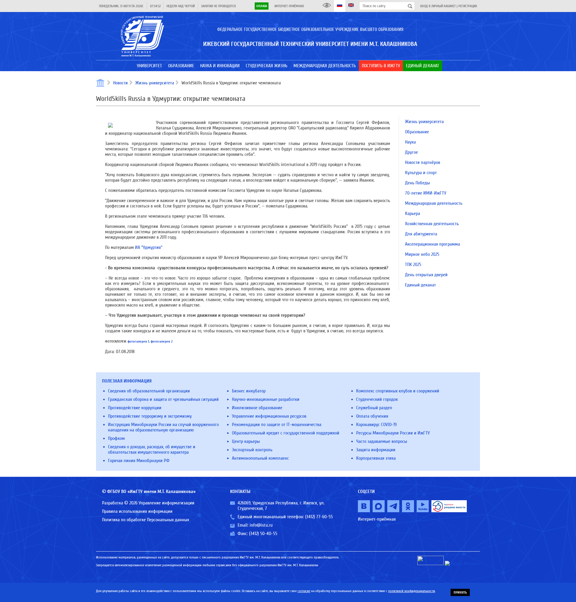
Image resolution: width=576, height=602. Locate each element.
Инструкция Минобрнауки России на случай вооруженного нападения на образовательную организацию (163, 427)
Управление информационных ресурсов (269, 416)
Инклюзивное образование (257, 407)
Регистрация (467, 6)
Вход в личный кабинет (438, 6)
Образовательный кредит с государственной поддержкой (285, 433)
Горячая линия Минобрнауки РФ (139, 460)
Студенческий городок (377, 399)
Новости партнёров (422, 162)
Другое (411, 152)
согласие (304, 591)
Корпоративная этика (376, 458)
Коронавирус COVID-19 (376, 424)
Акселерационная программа (432, 244)
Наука (410, 142)
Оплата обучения (372, 416)
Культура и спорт (421, 172)
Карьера (412, 213)
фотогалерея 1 (138, 341)
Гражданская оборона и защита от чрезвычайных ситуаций (163, 399)
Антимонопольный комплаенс (260, 458)
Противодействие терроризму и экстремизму (150, 416)
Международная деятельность (433, 203)
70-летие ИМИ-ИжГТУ (425, 193)
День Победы (417, 183)
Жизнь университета (154, 83)
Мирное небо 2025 (422, 254)
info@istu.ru (261, 525)
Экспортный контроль (252, 449)
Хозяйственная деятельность (432, 223)
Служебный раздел (374, 407)
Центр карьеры (246, 441)
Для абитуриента (421, 234)
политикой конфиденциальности (411, 591)
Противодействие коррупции (134, 407)
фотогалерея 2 (161, 341)
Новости (120, 83)
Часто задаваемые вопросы (381, 441)
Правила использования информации (137, 511)
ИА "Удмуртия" (148, 247)
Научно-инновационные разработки (265, 399)
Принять (460, 592)
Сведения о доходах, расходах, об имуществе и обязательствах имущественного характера (151, 449)
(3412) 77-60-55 (319, 516)
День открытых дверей (426, 274)
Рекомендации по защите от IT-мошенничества (276, 424)
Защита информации (375, 449)
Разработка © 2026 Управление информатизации (148, 503)
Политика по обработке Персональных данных (145, 519)
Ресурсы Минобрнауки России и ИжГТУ (393, 433)
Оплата (261, 6)
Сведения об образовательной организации (149, 391)
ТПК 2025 (413, 264)
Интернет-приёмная (289, 6)
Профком (116, 438)
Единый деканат (420, 285)
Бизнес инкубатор (249, 391)
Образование (417, 132)
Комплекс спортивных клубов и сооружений (397, 391)
